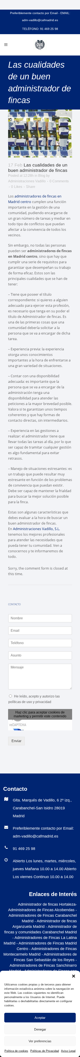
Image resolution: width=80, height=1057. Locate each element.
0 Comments (59, 181)
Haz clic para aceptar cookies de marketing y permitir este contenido (40, 714)
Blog (41, 175)
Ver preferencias (40, 1041)
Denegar (40, 1029)
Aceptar (40, 1017)
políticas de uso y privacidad (29, 702)
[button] (73, 976)
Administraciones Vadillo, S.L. (36, 528)
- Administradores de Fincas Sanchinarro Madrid (43, 965)
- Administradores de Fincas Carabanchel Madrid (43, 915)
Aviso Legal (68, 1051)
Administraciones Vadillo (27, 181)
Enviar (16, 741)
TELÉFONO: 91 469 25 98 (40, 29)
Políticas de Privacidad (44, 1051)
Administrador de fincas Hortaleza (47, 904)
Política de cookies (16, 1051)
